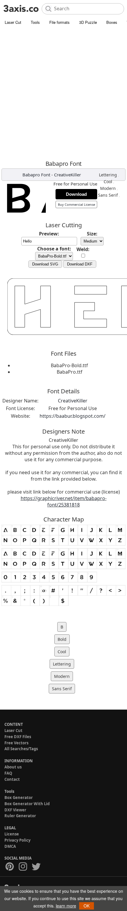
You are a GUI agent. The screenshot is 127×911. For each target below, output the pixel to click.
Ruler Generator (20, 815)
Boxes (111, 22)
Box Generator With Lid (27, 803)
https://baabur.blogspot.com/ (72, 416)
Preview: (49, 233)
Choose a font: (54, 248)
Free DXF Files (17, 736)
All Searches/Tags (21, 748)
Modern (108, 188)
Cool (108, 181)
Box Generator (18, 797)
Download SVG (45, 264)
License (11, 834)
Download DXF (79, 264)
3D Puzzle (88, 22)
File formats (59, 22)
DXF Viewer (15, 810)
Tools (35, 22)
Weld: (82, 249)
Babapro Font (36, 175)
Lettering (108, 175)
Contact (12, 779)
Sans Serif (108, 195)
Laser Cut (13, 22)
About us (13, 767)
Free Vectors (16, 742)
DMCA (10, 846)
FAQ (8, 773)
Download (76, 194)
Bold (62, 639)
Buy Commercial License (76, 204)
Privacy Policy (17, 840)
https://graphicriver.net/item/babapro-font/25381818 (64, 501)
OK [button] (86, 906)
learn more (66, 906)
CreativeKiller (67, 175)
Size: (92, 233)
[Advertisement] (63, 94)
